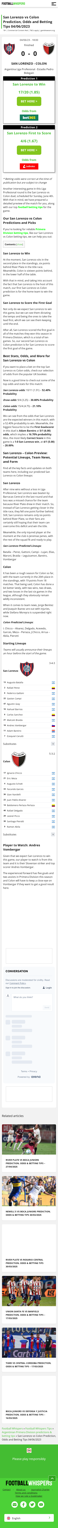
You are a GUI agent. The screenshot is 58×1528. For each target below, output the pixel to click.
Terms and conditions (26, 1492)
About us (21, 1489)
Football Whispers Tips (38, 1428)
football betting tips (30, 207)
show (19, 244)
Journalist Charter (40, 1489)
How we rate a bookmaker (29, 1496)
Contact (7, 1489)
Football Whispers (12, 1428)
